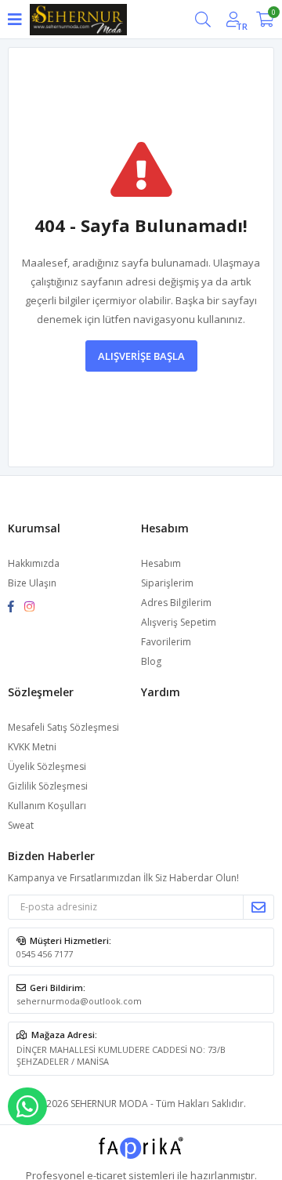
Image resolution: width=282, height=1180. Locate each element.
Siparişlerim (167, 583)
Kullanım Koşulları (47, 805)
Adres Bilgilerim (176, 602)
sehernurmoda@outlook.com (79, 1001)
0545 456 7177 (44, 954)
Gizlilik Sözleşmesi (48, 786)
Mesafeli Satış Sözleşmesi (63, 727)
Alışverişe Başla (141, 356)
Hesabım (161, 563)
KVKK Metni (32, 746)
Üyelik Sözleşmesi (47, 766)
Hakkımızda (34, 563)
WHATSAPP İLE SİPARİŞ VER (27, 1106)
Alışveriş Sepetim (178, 622)
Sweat (21, 825)
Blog (151, 661)
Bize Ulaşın (32, 583)
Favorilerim (166, 641)
